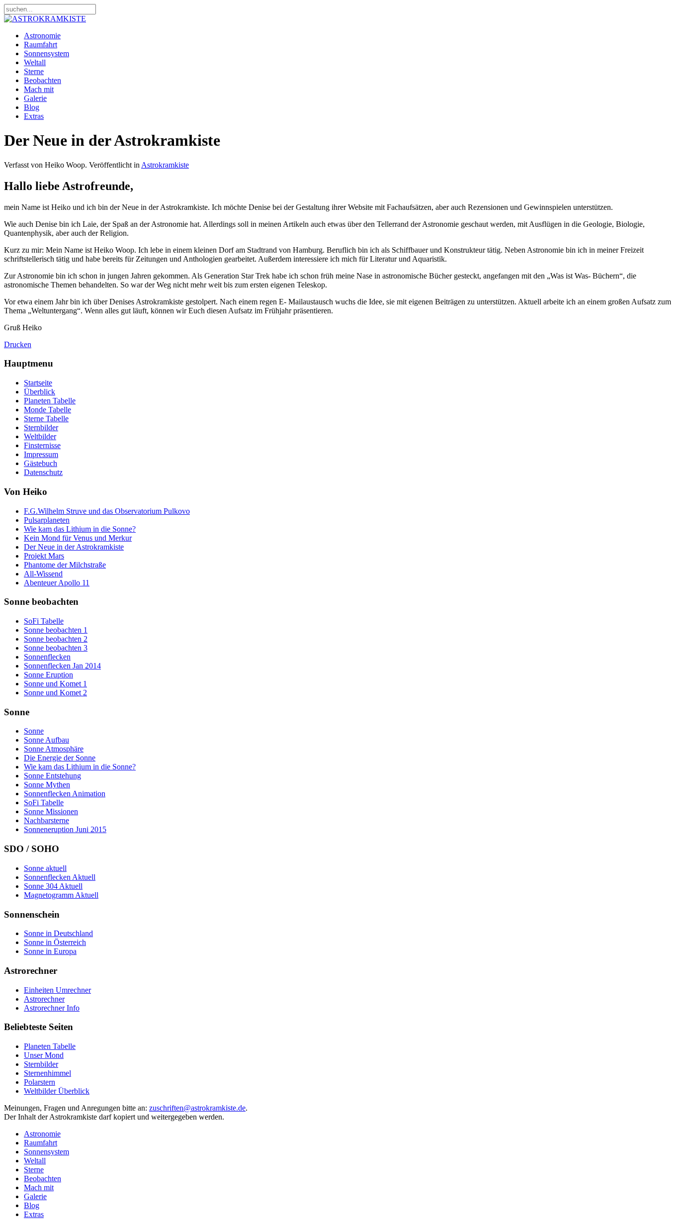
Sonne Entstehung (52, 775)
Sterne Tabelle (46, 418)
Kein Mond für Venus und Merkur (78, 538)
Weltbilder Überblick (56, 1091)
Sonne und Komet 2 (55, 692)
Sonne (34, 731)
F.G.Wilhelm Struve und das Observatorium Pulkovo (107, 511)
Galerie (35, 98)
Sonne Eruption (48, 674)
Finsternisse (42, 445)
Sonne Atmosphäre (54, 749)
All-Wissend (43, 573)
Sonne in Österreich (55, 942)
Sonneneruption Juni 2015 (65, 829)
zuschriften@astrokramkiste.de (197, 1108)
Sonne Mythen (47, 784)
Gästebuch (40, 463)
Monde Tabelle (47, 409)
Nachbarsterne (46, 820)
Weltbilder (40, 436)
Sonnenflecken (47, 657)
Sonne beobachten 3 (55, 648)
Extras (34, 116)
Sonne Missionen (51, 811)
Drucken (17, 344)
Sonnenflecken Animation (64, 793)
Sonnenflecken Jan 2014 (62, 665)
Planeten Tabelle (50, 400)
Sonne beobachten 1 (55, 630)
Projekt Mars (44, 556)
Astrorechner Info (52, 1008)
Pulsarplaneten (47, 520)
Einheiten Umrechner (57, 990)
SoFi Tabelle (44, 621)
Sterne (34, 71)
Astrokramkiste (165, 165)
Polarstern (39, 1082)
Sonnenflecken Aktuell (59, 877)
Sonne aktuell (45, 868)
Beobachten (42, 80)
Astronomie (42, 35)
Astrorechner (44, 999)
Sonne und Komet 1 (55, 683)
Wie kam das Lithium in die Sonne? (80, 529)
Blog (31, 107)
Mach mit (39, 89)
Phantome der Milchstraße (65, 565)
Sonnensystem (46, 53)
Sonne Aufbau (46, 740)
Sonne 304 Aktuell (53, 886)
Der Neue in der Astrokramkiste (74, 547)
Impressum (41, 454)
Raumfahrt (40, 44)
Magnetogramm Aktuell (61, 895)
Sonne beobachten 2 (55, 639)
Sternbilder (41, 427)
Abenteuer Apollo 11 (56, 582)
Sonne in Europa (50, 951)
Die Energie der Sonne (59, 758)
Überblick (39, 391)
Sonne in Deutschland (58, 933)
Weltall (35, 62)
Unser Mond (44, 1055)
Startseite (38, 382)
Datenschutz (43, 472)
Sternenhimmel (47, 1073)
